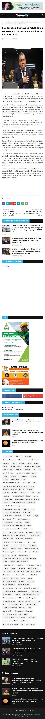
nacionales (9, 22)
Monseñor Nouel (8, 539)
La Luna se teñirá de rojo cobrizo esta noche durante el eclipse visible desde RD (27, 442)
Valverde (22, 608)
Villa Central (28, 611)
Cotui (39, 470)
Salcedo (23, 578)
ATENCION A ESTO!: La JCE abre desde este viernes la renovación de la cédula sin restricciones (26, 240)
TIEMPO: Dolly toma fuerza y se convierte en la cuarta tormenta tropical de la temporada (27, 640)
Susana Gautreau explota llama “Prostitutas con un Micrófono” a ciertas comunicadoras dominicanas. (26, 422)
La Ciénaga (16, 512)
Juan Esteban (31, 503)
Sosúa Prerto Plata (17, 604)
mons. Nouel (24, 535)
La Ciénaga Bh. (26, 512)
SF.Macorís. (6, 604)
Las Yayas (19, 522)
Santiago (17, 595)
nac (29, 542)
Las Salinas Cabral (8, 522)
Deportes (33, 476)
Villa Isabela (31, 618)
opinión (13, 552)
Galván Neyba (24, 493)
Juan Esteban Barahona (10, 506)
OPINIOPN (6, 555)
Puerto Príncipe (35, 572)
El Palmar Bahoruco (9, 486)
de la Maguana (23, 476)
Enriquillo (14, 489)
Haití (38, 493)
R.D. (23, 575)
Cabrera (12, 466)
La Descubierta (7, 516)
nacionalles (32, 545)
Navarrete (13, 549)
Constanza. (27, 470)
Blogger (27, 716)
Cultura (34, 473)
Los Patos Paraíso (8, 526)
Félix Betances (8, 39)
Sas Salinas (36, 601)
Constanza (18, 470)
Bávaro (14, 463)
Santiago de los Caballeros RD (12, 598)
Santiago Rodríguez (29, 598)
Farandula (6, 493)
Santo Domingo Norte (24, 601)
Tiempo (35, 604)
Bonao (36, 463)
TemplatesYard (36, 714)
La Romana (27, 516)
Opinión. (35, 552)
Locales (27, 522)
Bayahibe (21, 463)
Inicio (3, 22)
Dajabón (13, 476)
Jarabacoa (6, 503)
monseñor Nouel (35, 535)
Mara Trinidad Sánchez (10, 532)
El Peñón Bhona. (22, 486)
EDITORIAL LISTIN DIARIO (18, 479)
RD (27, 575)
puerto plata (25, 572)
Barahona (35, 460)
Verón (29, 608)
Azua (17, 456)
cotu (34, 470)
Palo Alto (33, 558)
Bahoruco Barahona (9, 460)
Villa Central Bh (23, 614)
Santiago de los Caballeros (31, 595)
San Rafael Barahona (9, 591)
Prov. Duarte (7, 572)
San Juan (18, 588)
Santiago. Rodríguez (9, 601)
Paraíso (12, 562)
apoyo (11, 456)
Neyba (20, 549)
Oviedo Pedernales (24, 555)
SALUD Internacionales (10, 581)
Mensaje (38, 532)
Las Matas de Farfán (9, 519)
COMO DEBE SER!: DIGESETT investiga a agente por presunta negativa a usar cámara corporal (25, 661)
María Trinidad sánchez (26, 532)
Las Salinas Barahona (24, 519)
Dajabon (5, 476)
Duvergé (5, 479)
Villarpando (24, 624)
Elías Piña (6, 489)
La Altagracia (7, 512)
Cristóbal (6, 473)
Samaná (21, 581)
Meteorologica (7, 535)
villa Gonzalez (21, 618)
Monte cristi (19, 539)
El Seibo (32, 486)
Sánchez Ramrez (36, 591)
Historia (35, 496)
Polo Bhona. (21, 568)
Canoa (19, 466)
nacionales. (23, 545)
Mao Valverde (28, 529)
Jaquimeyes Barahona (32, 499)
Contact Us (31, 711)
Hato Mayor (6, 496)
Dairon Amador (19, 714)
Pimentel (5, 568)
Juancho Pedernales (28, 509)
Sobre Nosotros (21, 711)
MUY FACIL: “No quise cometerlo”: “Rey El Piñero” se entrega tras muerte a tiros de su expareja (27, 432)
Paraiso (5, 562)
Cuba (12, 473)
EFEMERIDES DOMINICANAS (11, 483)
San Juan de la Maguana (31, 588)
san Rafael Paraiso (23, 591)
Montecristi (18, 542)
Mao (19, 529)
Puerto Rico (6, 575)
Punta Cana (16, 575)
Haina (32, 493)
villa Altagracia (18, 611)
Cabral (5, 466)
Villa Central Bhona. (9, 618)
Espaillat (21, 489)
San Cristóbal (30, 581)
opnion (14, 555)
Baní (28, 460)
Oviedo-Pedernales (9, 558)
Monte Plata (28, 539)
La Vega (35, 516)
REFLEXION (34, 575)
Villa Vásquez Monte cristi (10, 624)
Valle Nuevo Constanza (10, 608)
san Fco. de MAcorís (9, 585)
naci (34, 542)
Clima (38, 466)
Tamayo (28, 604)
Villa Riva (15, 621)
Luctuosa (19, 526)
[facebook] (12, 396)
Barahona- (6, 463)
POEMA (13, 568)
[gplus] (33, 396)
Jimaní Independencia (18, 503)
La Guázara (18, 516)
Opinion (5, 552)
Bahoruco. (21, 460)
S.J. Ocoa (5, 578)
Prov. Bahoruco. (32, 568)
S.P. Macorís (14, 578)
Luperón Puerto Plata (9, 529)
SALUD (30, 578)
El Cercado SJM (26, 483)
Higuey (28, 496)
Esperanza (30, 489)
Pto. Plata (16, 572)
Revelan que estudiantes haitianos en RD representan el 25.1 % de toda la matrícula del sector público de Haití (26, 251)
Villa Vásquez (24, 621)
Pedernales (30, 565)
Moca (16, 535)
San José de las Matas (24, 585)
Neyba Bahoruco (30, 549)
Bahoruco (28, 456)
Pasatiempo (20, 565)
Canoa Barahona (29, 466)
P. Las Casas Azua (22, 558)
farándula (14, 493)
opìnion (20, 552)
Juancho (21, 506)
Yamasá (32, 624)
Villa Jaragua (6, 621)
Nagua (5, 549)
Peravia (38, 565)
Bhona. (29, 463)
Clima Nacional (7, 470)
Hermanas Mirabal (18, 496)
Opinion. (27, 552)
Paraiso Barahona (22, 562)
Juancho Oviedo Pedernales (11, 509)
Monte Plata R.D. (8, 542)
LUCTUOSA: (27, 526)
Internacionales (19, 499)
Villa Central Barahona (9, 614)
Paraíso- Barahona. (9, 565)
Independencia (7, 499)
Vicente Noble (7, 611)
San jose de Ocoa (8, 588)
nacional (5, 545)
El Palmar (35, 483)
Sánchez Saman (7, 595)
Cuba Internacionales (23, 473)
